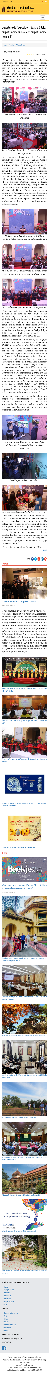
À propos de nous (9, 1290)
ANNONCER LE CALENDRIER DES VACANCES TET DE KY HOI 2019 (18, 848)
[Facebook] (32, 559)
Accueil (5, 45)
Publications (7, 1328)
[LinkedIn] (42, 559)
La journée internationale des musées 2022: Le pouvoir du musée (19, 1231)
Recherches (7, 1299)
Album (6, 1319)
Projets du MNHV (9, 1302)
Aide (5, 1305)
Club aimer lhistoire (10, 1325)
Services (6, 1322)
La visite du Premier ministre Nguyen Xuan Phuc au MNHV (20, 602)
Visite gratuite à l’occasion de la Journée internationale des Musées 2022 (21, 1195)
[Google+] (38, 559)
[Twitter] (35, 559)
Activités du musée (21, 45)
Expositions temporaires (11, 1313)
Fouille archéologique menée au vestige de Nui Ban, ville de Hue (19, 1118)
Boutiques (7, 1331)
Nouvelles (11, 45)
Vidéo (6, 1316)
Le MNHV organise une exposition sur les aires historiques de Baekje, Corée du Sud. (24, 1035)
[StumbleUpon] (45, 559)
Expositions (7, 1296)
